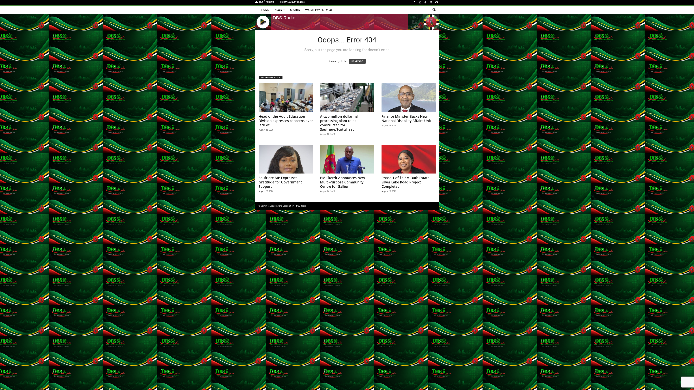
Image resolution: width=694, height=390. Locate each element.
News (278, 10)
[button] (434, 10)
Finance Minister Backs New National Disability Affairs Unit (406, 118)
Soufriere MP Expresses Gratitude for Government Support (280, 182)
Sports (295, 10)
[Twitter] (431, 2)
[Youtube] (436, 2)
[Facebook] (414, 2)
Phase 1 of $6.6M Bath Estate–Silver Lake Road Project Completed (406, 182)
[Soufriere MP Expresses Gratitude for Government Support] (286, 159)
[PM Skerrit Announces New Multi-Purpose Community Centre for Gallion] (347, 159)
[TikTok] (425, 2)
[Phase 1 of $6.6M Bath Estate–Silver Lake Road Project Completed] (409, 159)
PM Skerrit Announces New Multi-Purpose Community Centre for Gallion (342, 182)
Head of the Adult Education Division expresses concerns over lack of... (286, 120)
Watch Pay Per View (319, 10)
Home (265, 10)
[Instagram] (420, 2)
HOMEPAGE (357, 61)
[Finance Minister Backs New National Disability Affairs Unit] (409, 97)
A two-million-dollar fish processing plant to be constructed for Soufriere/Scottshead (339, 123)
